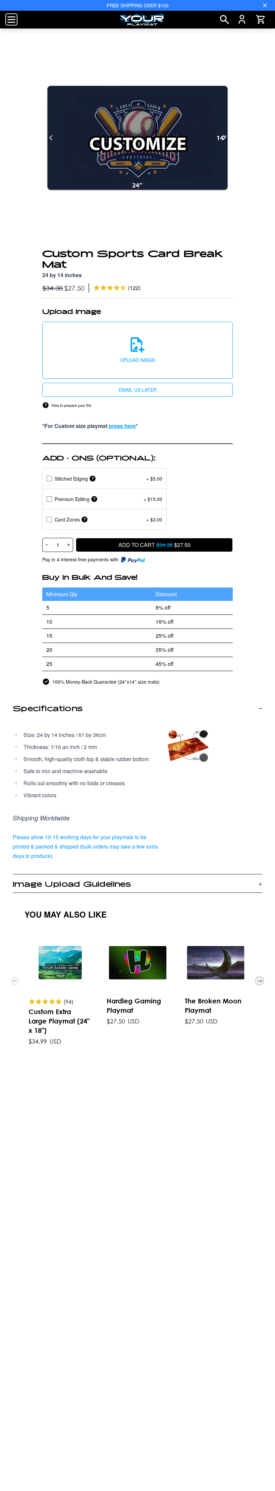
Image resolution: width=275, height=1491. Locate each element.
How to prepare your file (71, 405)
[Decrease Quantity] (46, 545)
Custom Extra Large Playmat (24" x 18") (59, 1021)
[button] (137, 350)
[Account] (241, 19)
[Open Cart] (260, 19)
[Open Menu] (11, 19)
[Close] (265, 5)
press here (122, 426)
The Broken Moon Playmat (212, 1005)
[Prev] (15, 981)
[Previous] (51, 137)
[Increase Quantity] (68, 545)
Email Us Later (138, 389)
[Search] (224, 19)
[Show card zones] (84, 519)
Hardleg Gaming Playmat (134, 1005)
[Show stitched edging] (92, 478)
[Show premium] (94, 499)
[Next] (224, 137)
